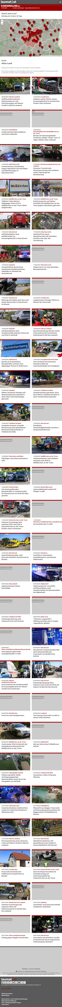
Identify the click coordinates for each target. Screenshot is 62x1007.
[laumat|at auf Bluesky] (13, 6)
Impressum (5, 1004)
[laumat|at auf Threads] (8, 6)
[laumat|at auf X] (10, 6)
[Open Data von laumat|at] (24, 983)
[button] (29, 37)
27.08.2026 (4, 8)
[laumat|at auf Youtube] (18, 6)
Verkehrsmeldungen (18, 8)
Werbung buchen (7, 993)
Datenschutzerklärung (9, 1001)
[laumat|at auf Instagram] (5, 6)
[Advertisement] (31, 957)
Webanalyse (5, 995)
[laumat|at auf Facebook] (2, 6)
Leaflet (42, 55)
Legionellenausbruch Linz (32, 8)
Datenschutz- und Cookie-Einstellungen (15, 999)
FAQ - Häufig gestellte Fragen (11, 1002)
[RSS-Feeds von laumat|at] (22, 983)
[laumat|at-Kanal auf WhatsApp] (16, 6)
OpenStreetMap (50, 55)
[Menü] (60, 2)
